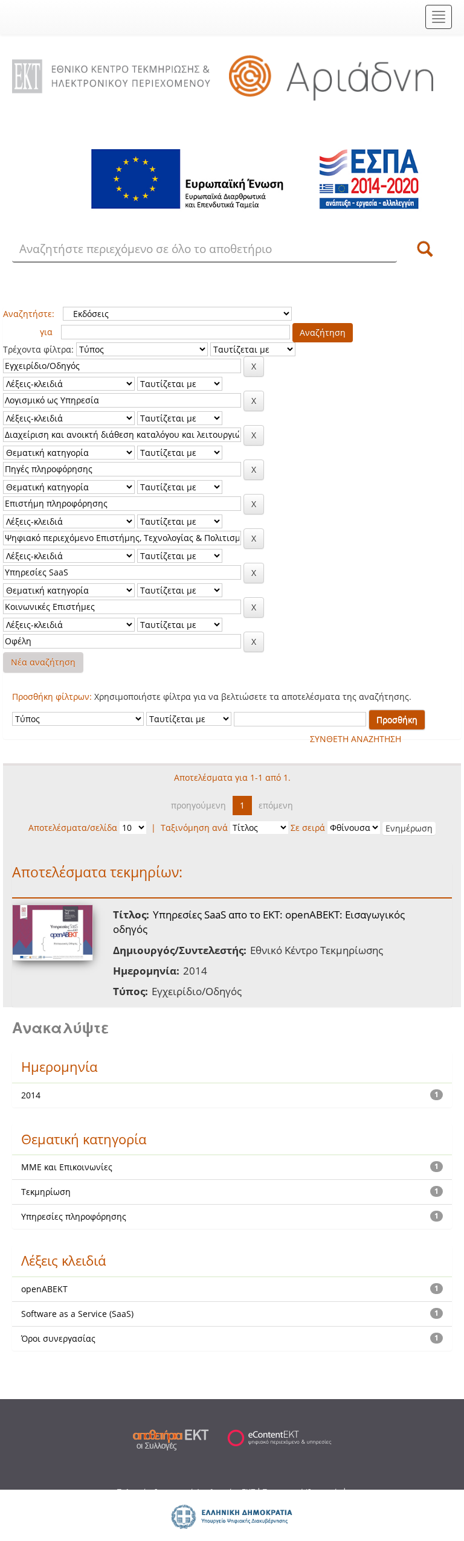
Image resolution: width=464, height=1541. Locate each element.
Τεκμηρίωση (46, 1191)
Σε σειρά (308, 827)
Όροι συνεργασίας (58, 1338)
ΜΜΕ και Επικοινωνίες (66, 1167)
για (46, 332)
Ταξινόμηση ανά (194, 827)
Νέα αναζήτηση (43, 662)
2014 (30, 1095)
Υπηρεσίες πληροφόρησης (73, 1216)
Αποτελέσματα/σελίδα (72, 827)
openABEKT (44, 1289)
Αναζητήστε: (28, 313)
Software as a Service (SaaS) (77, 1313)
